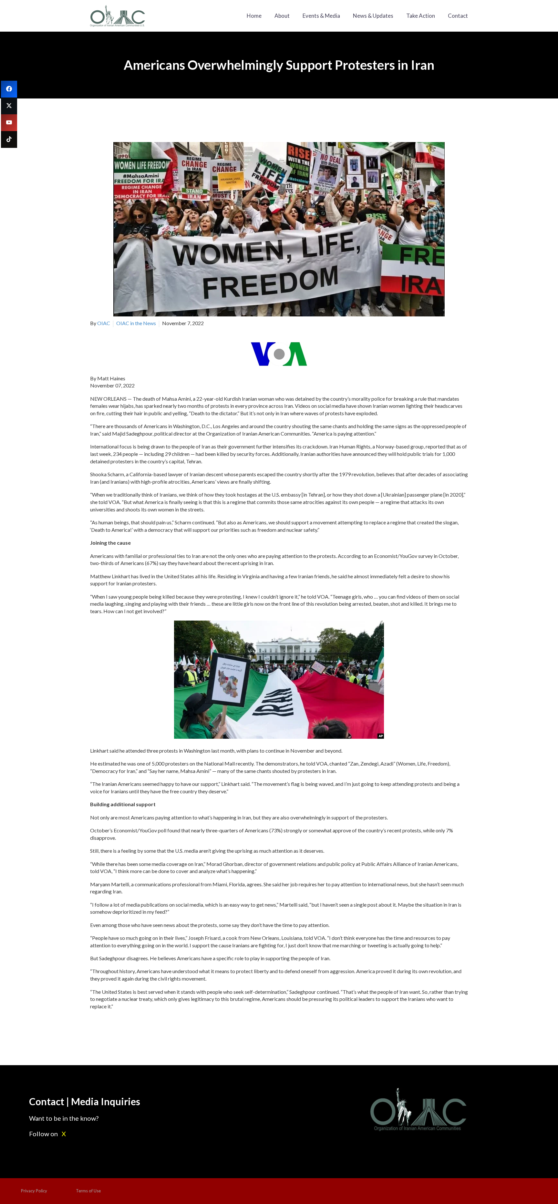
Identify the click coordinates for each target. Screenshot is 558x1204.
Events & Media (321, 15)
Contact (458, 15)
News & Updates (373, 15)
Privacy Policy (34, 1190)
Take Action (420, 15)
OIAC (103, 323)
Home (254, 15)
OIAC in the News (136, 323)
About (282, 15)
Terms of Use (88, 1190)
